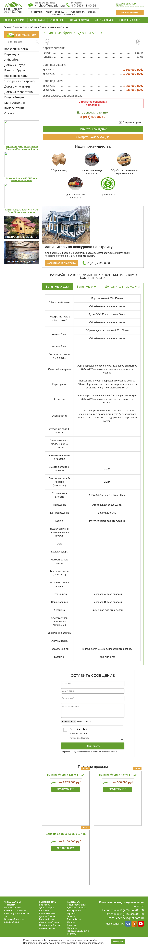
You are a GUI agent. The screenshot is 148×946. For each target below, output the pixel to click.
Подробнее (66, 789)
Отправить (93, 746)
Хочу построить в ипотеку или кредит (62, 95)
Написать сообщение (93, 129)
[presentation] (47, 43)
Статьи (9, 113)
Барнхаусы (37, 19)
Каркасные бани (129, 19)
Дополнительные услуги (122, 286)
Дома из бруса (79, 19)
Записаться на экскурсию (61, 263)
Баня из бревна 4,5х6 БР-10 (118, 774)
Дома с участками (17, 86)
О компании (37, 12)
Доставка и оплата (76, 907)
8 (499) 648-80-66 (83, 5)
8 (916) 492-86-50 (92, 117)
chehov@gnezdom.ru (130, 918)
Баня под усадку (57, 286)
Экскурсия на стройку (19, 81)
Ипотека (71, 922)
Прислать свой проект (50, 925)
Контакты (57, 14)
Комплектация (14, 108)
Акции (49, 12)
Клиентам (59, 12)
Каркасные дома (13, 19)
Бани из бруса (104, 19)
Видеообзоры (14, 97)
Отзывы (92, 12)
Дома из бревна (47, 916)
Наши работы (74, 910)
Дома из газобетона (16, 26)
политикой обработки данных (105, 752)
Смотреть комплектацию (92, 137)
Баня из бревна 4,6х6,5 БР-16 (66, 833)
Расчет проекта (129, 12)
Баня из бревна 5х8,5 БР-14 (66, 774)
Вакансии (71, 925)
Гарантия (71, 913)
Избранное (69, 14)
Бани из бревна (46, 919)
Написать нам (26, 34)
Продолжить (117, 942)
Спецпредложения (76, 904)
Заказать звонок (126, 5)
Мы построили (78, 12)
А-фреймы (57, 19)
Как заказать (73, 902)
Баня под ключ (87, 286)
